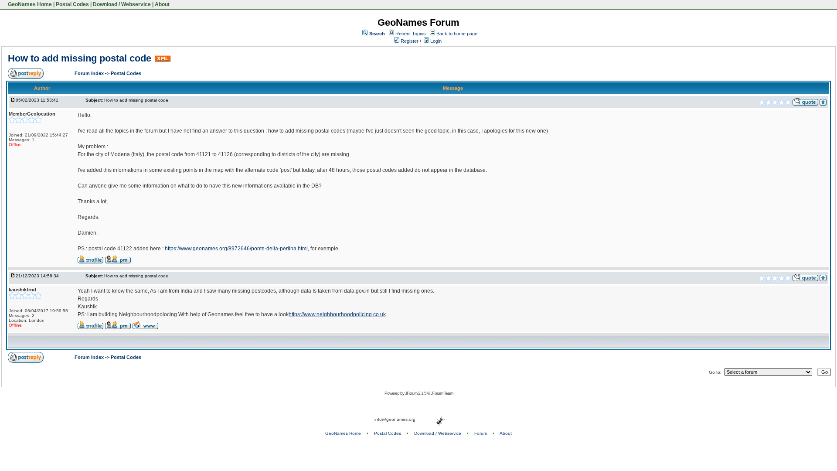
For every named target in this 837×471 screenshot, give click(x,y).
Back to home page (456, 33)
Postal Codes (72, 4)
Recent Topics (410, 33)
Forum (480, 433)
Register (408, 41)
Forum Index (90, 73)
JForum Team (442, 393)
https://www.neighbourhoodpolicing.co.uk (337, 314)
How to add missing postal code (79, 58)
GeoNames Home (29, 4)
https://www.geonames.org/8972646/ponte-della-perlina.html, (237, 249)
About (162, 4)
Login (435, 41)
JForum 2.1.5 (416, 393)
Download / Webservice (122, 4)
